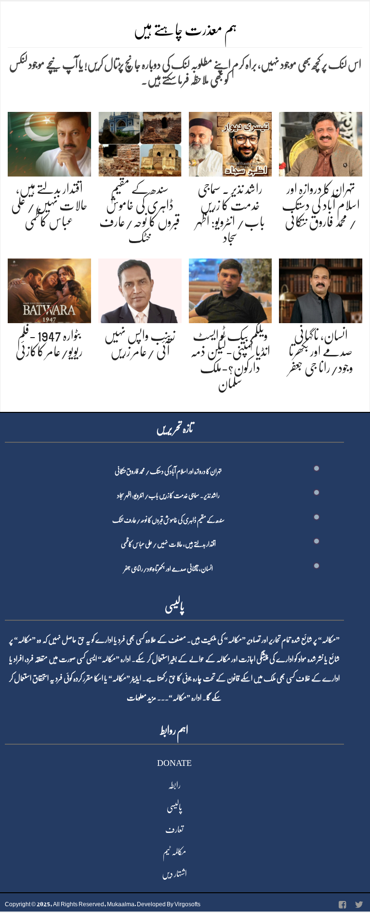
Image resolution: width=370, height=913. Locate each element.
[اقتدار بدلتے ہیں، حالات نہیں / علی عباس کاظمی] (49, 142)
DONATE (174, 763)
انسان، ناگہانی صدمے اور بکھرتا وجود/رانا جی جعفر (321, 352)
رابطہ (174, 785)
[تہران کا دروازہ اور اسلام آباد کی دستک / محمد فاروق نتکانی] (320, 142)
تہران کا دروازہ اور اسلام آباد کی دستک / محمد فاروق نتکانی (321, 205)
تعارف (174, 829)
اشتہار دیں (174, 874)
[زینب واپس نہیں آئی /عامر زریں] (140, 289)
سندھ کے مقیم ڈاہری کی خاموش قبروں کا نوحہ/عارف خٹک (168, 520)
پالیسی (174, 807)
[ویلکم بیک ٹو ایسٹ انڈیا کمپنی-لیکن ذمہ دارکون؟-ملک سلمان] (230, 289)
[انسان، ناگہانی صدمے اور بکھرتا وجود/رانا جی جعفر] (320, 289)
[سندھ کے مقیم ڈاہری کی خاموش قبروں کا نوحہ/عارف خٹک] (140, 142)
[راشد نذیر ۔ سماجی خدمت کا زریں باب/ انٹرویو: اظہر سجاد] (230, 142)
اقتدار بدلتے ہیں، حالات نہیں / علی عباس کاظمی (49, 205)
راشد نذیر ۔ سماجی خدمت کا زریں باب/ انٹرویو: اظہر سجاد (168, 495)
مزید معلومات (141, 698)
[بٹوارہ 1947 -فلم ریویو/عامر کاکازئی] (49, 289)
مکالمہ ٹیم (174, 852)
